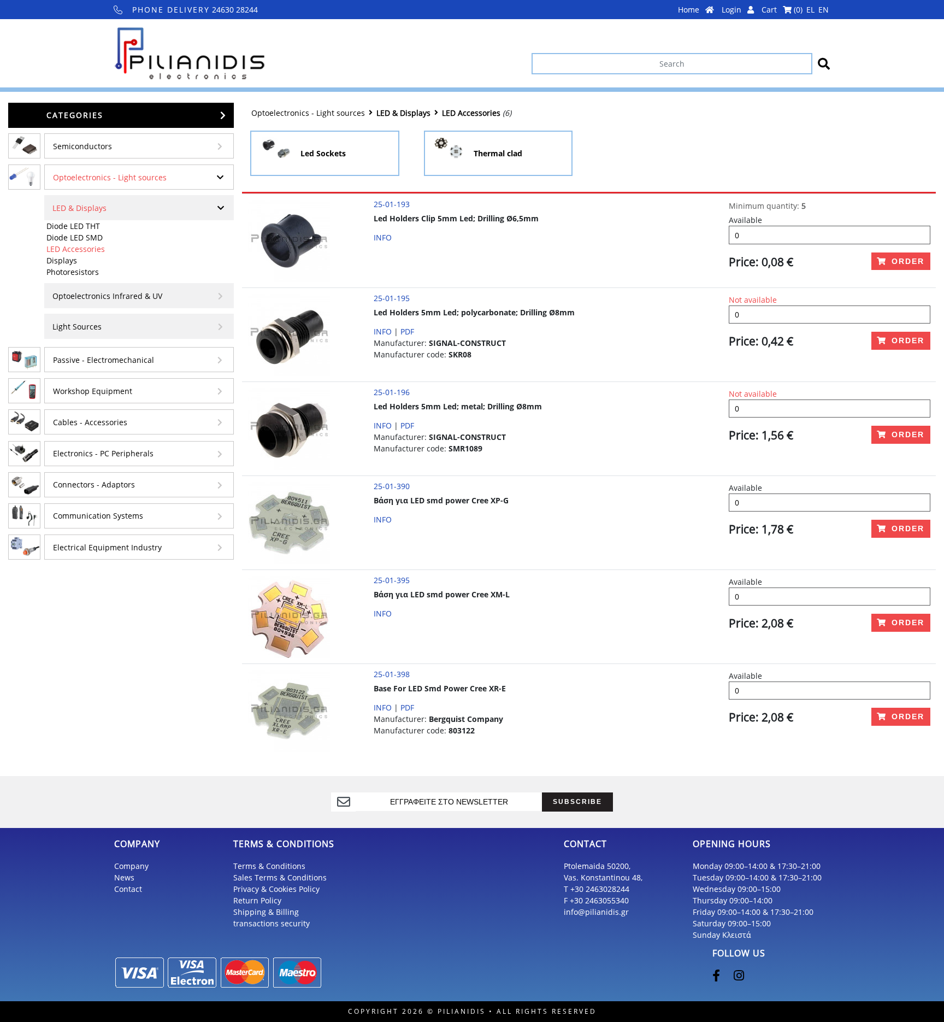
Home (689, 9)
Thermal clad (498, 153)
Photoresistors (72, 272)
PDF (407, 331)
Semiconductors (82, 146)
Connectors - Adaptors (94, 484)
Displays (61, 260)
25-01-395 (392, 580)
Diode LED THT (73, 226)
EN (823, 9)
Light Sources (77, 326)
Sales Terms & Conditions (280, 877)
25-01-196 (392, 392)
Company (131, 866)
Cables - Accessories (90, 422)
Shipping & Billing (266, 912)
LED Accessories (75, 249)
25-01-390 (392, 486)
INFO (383, 237)
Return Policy (257, 900)
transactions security (271, 923)
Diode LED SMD (74, 237)
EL (810, 9)
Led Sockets (323, 153)
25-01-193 (392, 204)
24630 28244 (195, 9)
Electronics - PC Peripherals (103, 453)
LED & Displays (79, 208)
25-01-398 (392, 674)
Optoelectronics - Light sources (110, 177)
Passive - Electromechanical (103, 360)
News (124, 877)
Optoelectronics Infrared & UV (107, 296)
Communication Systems (98, 515)
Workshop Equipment (92, 391)
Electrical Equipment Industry (107, 547)
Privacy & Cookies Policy (276, 889)
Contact (128, 889)
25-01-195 (392, 298)
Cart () (782, 9)
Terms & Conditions (269, 866)
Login (733, 9)
